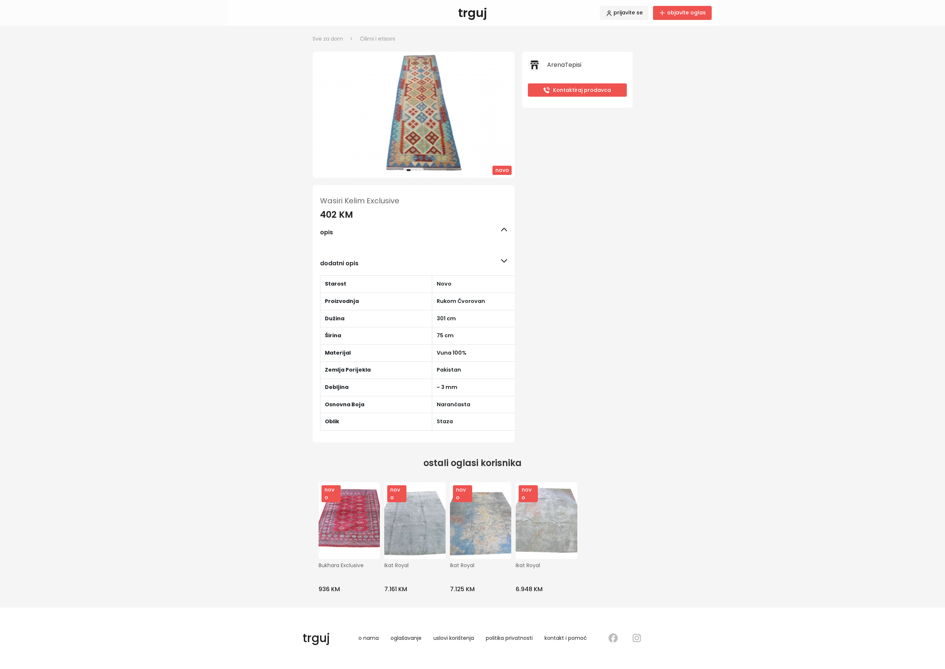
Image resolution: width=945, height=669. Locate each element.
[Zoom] (414, 115)
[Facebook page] (613, 638)
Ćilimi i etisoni (377, 38)
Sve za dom (333, 38)
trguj (472, 12)
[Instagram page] (636, 638)
